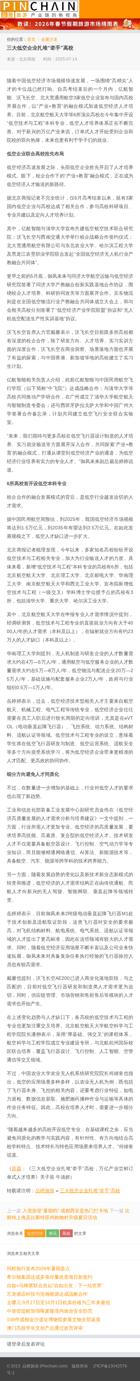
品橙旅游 (39, 9)
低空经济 (35, 1233)
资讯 (53, 1233)
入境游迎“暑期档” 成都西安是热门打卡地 (65, 1210)
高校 (66, 1233)
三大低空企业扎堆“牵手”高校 (40, 48)
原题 (16, 1168)
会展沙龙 (49, 39)
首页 (31, 39)
